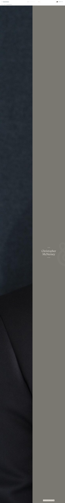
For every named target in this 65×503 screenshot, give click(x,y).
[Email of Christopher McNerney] (51, 500)
